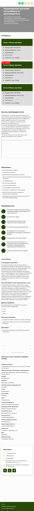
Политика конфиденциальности (8, 506)
